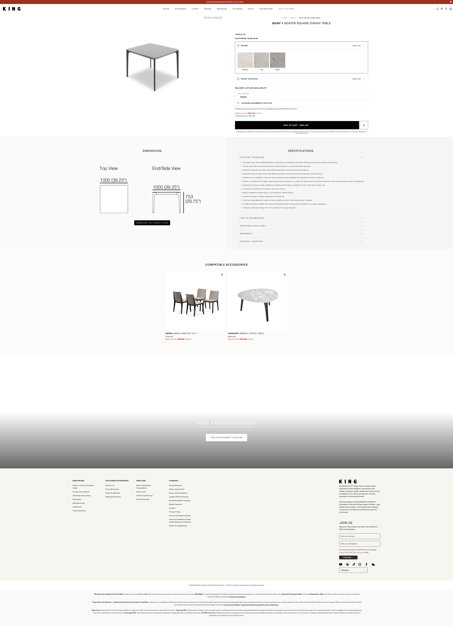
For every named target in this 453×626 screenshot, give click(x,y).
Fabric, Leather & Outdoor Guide (83, 486)
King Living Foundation (178, 493)
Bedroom (222, 9)
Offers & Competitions (178, 526)
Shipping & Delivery (253, 226)
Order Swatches (79, 511)
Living (195, 9)
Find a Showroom (112, 489)
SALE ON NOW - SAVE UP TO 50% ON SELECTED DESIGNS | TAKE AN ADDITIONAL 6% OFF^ (225, 2)
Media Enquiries (175, 504)
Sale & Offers (286, 9)
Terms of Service (358, 552)
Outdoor (238, 9)
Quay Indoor (273, 204)
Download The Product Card (152, 223)
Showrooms (266, 9)
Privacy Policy (344, 552)
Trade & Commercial (144, 495)
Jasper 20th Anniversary (179, 497)
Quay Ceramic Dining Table (309, 18)
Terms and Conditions (237, 597)
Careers (172, 508)
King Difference (175, 485)
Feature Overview (252, 157)
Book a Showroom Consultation (143, 486)
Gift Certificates (142, 499)
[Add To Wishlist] (364, 125)
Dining (207, 9)
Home (285, 18)
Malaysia (345, 570)
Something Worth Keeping (179, 500)
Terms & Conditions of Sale (180, 516)
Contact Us (110, 485)
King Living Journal (176, 489)
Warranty (246, 233)
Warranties (77, 499)
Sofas (166, 9)
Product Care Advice (81, 492)
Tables (293, 18)
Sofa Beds (180, 9)
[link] (213, 17)
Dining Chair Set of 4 (181, 333)
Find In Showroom (252, 218)
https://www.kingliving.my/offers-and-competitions (259, 605)
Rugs (251, 9)
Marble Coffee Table (246, 333)
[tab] (301, 57)
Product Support (251, 241)
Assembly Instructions (82, 495)
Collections (77, 507)
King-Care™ (141, 492)
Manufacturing (79, 503)
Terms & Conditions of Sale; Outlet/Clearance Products (180, 520)
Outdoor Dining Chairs (291, 204)
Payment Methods (112, 493)
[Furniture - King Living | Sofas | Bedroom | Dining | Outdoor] (11, 9)
